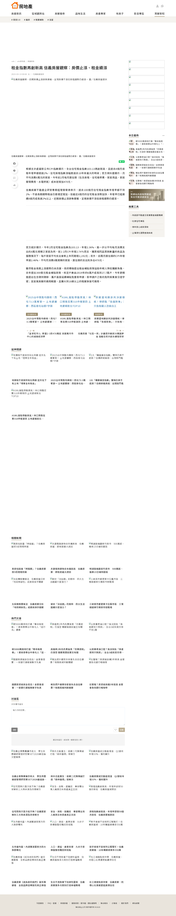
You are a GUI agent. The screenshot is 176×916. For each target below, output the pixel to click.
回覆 (121, 730)
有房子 (120, 13)
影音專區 (139, 13)
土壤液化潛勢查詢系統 (142, 232)
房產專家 (101, 13)
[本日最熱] (163, 135)
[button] (162, 6)
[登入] (157, 6)
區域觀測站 (38, 13)
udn (13, 61)
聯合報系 (104, 903)
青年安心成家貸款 (140, 226)
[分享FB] (14, 163)
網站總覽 (135, 903)
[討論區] (14, 178)
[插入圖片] (115, 730)
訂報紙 (114, 903)
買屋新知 (160, 13)
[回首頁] (21, 5)
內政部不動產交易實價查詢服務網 (147, 215)
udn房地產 (21, 61)
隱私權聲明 (92, 903)
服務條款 (75, 903)
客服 (55, 903)
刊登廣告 (40, 903)
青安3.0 (16, 19)
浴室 (51, 19)
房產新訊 (16, 13)
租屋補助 (40, 19)
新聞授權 (64, 903)
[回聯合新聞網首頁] (15, 5)
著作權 (83, 903)
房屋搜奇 (60, 13)
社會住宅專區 (138, 221)
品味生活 (80, 13)
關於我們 (124, 903)
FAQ (49, 903)
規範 (14, 730)
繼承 (28, 19)
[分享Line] (14, 171)
